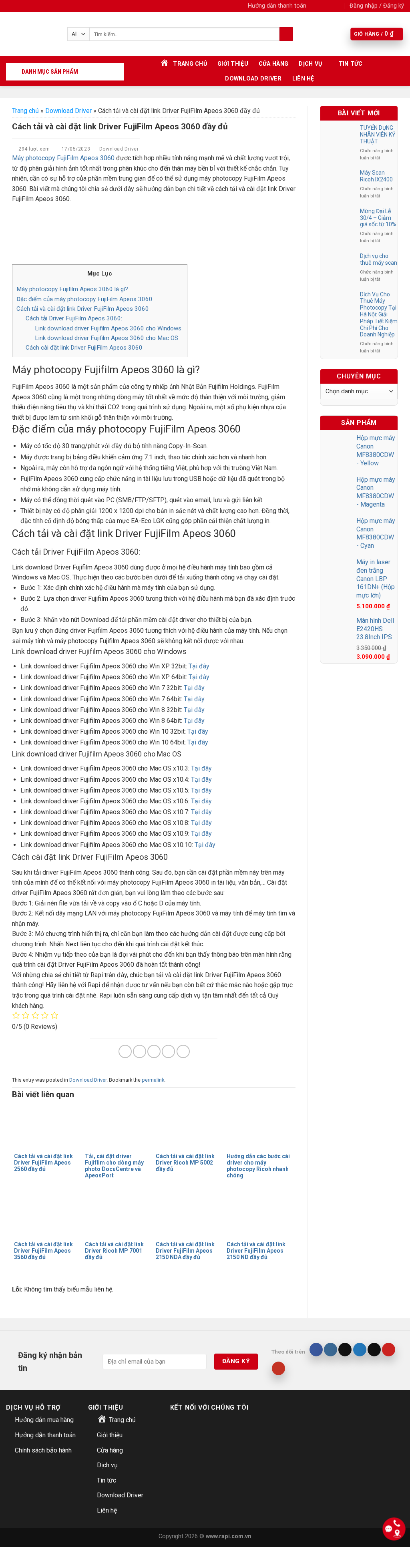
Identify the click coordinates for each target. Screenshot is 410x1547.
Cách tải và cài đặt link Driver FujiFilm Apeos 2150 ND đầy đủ (256, 1250)
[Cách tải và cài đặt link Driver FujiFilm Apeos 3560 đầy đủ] (47, 1215)
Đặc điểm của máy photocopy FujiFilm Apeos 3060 (84, 299)
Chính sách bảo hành (43, 1450)
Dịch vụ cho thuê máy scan (378, 259)
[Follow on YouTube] (278, 1368)
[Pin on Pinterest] (168, 1051)
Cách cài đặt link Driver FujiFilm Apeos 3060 (84, 347)
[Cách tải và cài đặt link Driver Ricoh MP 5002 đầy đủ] (189, 1127)
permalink (153, 1080)
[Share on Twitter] (139, 1051)
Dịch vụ (310, 63)
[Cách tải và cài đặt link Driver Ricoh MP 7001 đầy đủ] (118, 1215)
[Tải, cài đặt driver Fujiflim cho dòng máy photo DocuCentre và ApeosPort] (118, 1127)
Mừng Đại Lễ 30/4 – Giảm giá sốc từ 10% (378, 218)
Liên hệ (303, 78)
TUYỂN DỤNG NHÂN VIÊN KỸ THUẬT (377, 135)
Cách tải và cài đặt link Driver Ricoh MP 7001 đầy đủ (114, 1250)
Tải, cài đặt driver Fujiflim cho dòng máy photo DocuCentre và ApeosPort (114, 1166)
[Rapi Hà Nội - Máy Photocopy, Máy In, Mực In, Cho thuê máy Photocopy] (30, 34)
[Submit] (286, 34)
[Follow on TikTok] (345, 1349)
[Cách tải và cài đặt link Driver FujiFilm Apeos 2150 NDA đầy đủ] (189, 1215)
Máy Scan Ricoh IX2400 (376, 176)
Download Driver (253, 78)
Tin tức (351, 63)
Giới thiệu (232, 63)
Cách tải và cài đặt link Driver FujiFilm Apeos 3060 (82, 308)
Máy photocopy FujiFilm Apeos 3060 (63, 158)
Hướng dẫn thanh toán (277, 5)
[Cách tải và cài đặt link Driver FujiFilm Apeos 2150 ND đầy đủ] (260, 1215)
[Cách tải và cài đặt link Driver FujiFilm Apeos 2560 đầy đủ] (47, 1127)
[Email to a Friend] (154, 1051)
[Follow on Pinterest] (388, 1349)
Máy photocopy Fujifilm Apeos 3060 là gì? (72, 289)
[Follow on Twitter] (330, 6)
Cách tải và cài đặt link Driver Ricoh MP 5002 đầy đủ (185, 1162)
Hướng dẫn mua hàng (44, 1420)
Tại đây (199, 666)
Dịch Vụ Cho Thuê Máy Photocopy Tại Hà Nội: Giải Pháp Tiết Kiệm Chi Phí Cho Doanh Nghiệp (379, 314)
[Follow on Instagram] (322, 6)
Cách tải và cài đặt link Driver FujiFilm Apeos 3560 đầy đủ (43, 1250)
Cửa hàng (273, 63)
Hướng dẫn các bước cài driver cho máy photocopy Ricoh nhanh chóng (258, 1166)
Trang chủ (25, 111)
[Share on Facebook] (125, 1051)
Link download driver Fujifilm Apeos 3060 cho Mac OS (107, 338)
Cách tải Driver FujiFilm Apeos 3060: (74, 318)
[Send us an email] (338, 6)
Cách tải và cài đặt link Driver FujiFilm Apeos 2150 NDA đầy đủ (185, 1250)
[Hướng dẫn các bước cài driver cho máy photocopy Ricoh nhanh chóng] (260, 1127)
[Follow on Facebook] (314, 6)
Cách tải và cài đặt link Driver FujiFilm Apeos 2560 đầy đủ (43, 1162)
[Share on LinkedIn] (183, 1051)
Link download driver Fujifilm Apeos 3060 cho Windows (109, 328)
